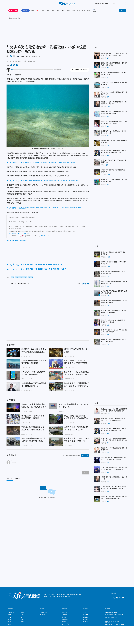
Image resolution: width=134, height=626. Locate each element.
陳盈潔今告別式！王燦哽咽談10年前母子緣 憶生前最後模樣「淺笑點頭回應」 (97, 440)
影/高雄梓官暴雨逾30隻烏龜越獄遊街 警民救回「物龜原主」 (97, 322)
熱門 (37, 10)
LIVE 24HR (14, 10)
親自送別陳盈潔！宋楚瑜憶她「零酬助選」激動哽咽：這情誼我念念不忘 (97, 153)
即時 (32, 10)
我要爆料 (85, 619)
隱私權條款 (65, 619)
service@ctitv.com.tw (117, 624)
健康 (83, 10)
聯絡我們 (85, 617)
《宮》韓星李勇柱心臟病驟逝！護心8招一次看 (97, 479)
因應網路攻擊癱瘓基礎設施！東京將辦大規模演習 (13, 364)
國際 (68, 10)
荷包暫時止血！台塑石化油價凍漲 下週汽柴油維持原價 (97, 182)
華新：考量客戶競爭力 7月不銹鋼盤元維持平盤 (53, 406)
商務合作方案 (66, 624)
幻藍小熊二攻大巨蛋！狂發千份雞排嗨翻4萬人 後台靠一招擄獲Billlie (97, 499)
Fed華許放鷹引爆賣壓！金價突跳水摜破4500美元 (97, 143)
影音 (78, 10)
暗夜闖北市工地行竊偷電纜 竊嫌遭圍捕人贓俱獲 (13, 419)
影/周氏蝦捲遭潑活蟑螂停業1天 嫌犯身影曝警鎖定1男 (97, 283)
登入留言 (85, 455)
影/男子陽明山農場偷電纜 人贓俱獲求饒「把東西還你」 (56, 419)
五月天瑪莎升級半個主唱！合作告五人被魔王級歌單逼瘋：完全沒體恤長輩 (97, 469)
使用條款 (64, 617)
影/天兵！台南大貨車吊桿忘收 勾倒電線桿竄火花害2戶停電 (97, 313)
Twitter (112, 597)
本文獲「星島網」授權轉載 (16, 241)
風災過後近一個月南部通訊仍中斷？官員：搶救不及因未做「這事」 (56, 375)
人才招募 (64, 615)
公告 (84, 612)
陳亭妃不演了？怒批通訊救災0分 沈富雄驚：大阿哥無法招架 (56, 386)
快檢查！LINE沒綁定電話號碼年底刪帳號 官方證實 (97, 75)
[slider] (32, 69)
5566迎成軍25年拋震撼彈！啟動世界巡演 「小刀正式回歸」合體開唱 (97, 460)
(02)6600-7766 (112, 617)
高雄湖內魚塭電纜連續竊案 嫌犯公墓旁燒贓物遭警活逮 (13, 430)
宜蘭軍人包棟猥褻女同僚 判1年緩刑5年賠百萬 (97, 264)
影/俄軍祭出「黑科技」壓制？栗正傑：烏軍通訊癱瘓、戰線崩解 (56, 364)
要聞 (43, 10)
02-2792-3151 (115, 622)
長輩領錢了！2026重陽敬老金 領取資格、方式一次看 (97, 133)
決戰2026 (25, 10)
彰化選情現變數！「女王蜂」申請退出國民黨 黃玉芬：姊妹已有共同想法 (97, 55)
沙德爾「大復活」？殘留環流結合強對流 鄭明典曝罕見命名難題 (97, 114)
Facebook (114, 597)
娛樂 (53, 10)
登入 (122, 10)
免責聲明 (64, 622)
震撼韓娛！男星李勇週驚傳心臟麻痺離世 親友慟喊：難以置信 (97, 104)
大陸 (73, 10)
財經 (88, 10)
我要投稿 (85, 622)
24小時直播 (43, 612)
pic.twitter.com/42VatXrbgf (19, 233)
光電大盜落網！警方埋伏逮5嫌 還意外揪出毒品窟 (56, 430)
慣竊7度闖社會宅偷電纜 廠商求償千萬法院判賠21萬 (13, 441)
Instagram (117, 597)
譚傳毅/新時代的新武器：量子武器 (56, 352)
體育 (58, 10)
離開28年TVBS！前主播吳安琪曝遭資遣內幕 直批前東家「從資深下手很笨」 (97, 411)
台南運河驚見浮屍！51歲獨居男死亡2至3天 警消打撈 (97, 293)
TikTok (123, 597)
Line (120, 597)
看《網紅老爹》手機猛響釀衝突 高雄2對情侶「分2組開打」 (97, 303)
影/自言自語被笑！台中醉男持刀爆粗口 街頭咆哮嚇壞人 (97, 274)
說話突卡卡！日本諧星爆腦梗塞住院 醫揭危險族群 (97, 94)
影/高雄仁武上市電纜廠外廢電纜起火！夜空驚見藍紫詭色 (13, 407)
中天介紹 (64, 612)
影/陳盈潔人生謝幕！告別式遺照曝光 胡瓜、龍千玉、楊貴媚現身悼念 (97, 421)
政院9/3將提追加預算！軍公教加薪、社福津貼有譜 (97, 162)
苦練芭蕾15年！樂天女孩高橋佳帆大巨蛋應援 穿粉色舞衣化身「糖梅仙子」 (97, 489)
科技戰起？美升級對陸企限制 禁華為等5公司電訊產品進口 (13, 352)
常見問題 (85, 615)
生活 (63, 10)
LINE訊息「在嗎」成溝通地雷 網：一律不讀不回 (13, 375)
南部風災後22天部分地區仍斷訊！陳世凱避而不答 (13, 386)
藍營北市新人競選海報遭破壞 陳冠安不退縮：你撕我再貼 (97, 65)
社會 (48, 10)
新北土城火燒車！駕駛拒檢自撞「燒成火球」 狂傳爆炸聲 (97, 342)
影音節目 (43, 615)
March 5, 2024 (45, 236)
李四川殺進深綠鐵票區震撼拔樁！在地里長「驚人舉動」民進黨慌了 (97, 123)
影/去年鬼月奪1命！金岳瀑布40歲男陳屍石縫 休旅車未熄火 (97, 332)
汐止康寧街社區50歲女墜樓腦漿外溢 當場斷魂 (97, 172)
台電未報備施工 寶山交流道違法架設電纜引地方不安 (56, 441)
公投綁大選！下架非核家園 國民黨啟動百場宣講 (97, 85)
